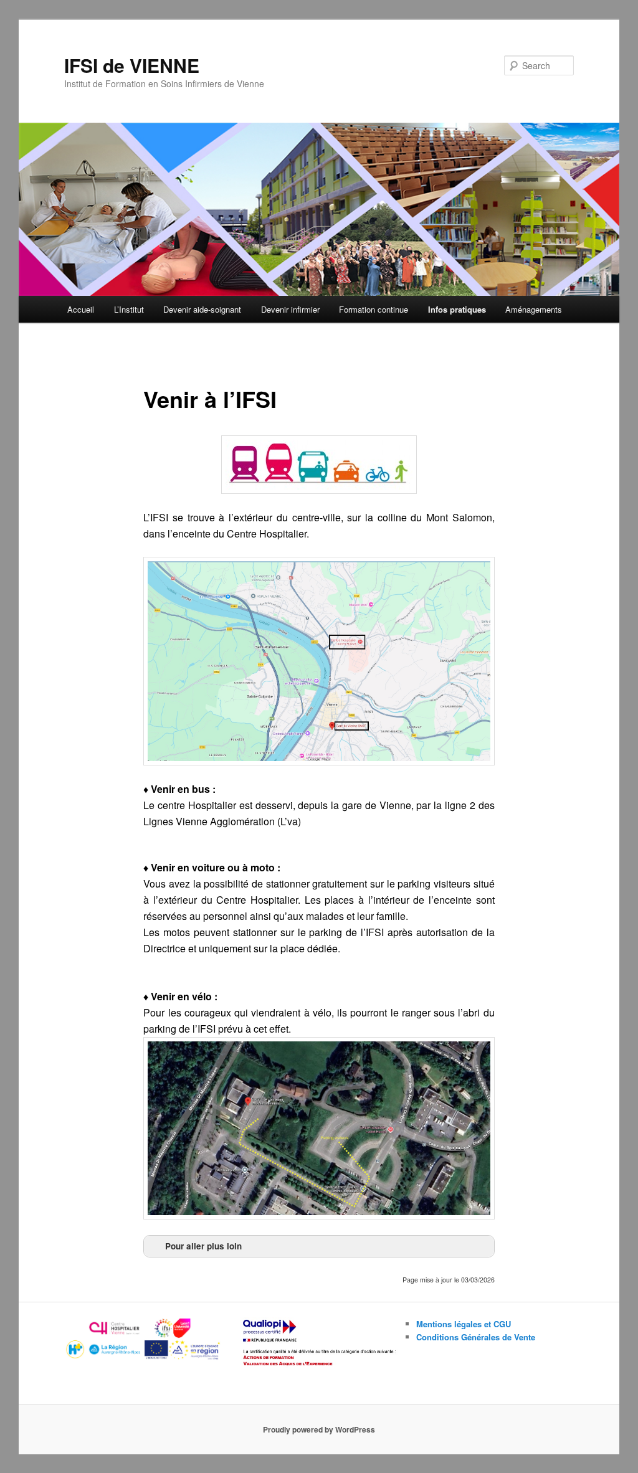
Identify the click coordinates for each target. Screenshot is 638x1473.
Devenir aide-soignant (202, 309)
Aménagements (533, 309)
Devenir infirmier (290, 309)
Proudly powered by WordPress (319, 1429)
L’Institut (129, 309)
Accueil (80, 309)
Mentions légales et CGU (463, 1324)
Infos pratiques (457, 309)
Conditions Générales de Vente (475, 1337)
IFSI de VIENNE (131, 65)
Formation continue (373, 309)
